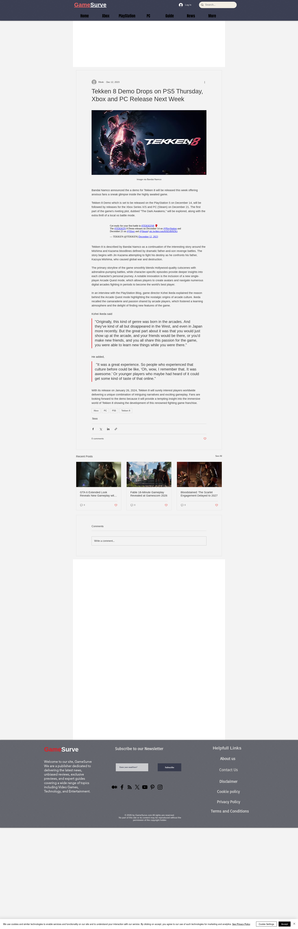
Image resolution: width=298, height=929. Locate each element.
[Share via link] (115, 429)
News (95, 418)
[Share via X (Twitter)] (100, 429)
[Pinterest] (152, 787)
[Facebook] (122, 787)
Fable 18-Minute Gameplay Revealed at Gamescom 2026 (148, 494)
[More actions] (204, 82)
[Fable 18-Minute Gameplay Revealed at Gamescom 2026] (149, 474)
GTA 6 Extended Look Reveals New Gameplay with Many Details (98, 494)
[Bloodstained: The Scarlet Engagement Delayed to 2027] (199, 474)
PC (105, 410)
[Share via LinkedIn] (108, 429)
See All (218, 456)
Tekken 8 (125, 410)
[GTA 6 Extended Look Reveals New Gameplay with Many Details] (98, 474)
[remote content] (149, 231)
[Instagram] (160, 787)
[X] (137, 787)
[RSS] (129, 787)
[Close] (294, 924)
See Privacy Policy (241, 924)
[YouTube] (145, 787)
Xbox (96, 410)
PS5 (114, 410)
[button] (212, 16)
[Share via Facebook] (93, 429)
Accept (284, 924)
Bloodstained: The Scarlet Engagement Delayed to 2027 (199, 494)
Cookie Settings (266, 924)
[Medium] (114, 787)
